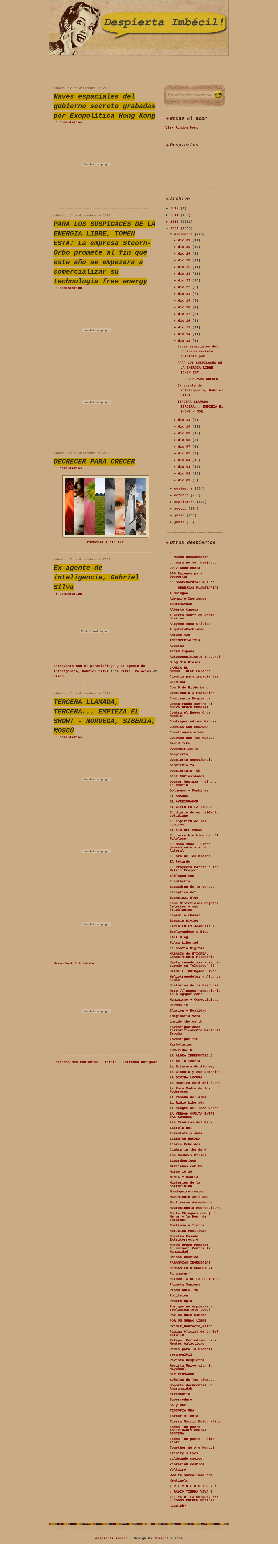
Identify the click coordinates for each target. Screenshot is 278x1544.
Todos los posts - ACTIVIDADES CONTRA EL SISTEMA (191, 1430)
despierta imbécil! (113, 1538)
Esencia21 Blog (184, 898)
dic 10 (185, 427)
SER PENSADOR (182, 1374)
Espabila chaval (185, 915)
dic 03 (185, 467)
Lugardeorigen (183, 1161)
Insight (161, 1538)
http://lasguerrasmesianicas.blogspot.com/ (195, 992)
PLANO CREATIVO (184, 1290)
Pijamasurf (180, 1274)
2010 (175, 222)
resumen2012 (181, 1355)
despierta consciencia (191, 760)
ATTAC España (182, 651)
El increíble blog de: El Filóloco (194, 837)
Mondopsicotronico (187, 1191)
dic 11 (185, 420)
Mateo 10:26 (181, 1172)
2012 (175, 208)
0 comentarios (69, 122)
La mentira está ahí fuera (195, 1083)
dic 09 (185, 433)
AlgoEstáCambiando (187, 629)
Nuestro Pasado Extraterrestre (184, 1238)
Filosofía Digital (187, 948)
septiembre (185, 502)
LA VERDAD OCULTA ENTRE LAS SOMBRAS (192, 1115)
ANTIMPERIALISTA (185, 640)
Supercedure (181, 1400)
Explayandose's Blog (189, 932)
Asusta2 (177, 646)
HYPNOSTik (179, 1005)
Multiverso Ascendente (191, 1202)
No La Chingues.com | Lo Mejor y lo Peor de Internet (193, 1217)
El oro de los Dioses (190, 856)
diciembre (184, 234)
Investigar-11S (184, 1039)
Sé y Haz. (179, 1405)
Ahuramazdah (181, 604)
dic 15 (185, 327)
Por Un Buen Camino (188, 1315)
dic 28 (185, 260)
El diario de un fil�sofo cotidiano (194, 814)
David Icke (180, 743)
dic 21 (185, 294)
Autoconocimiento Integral (195, 657)
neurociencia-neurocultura (195, 1208)
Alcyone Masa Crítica (190, 624)
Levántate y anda (186, 1133)
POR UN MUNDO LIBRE (188, 1321)
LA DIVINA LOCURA (186, 1077)
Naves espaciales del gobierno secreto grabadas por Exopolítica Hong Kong (104, 106)
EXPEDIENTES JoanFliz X (192, 926)
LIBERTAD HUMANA (185, 1139)
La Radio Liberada (187, 1103)
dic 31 (185, 240)
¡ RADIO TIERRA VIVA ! (191, 1492)
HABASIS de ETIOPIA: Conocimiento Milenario (192, 955)
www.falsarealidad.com (191, 1475)
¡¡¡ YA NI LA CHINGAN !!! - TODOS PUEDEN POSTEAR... (195, 1498)
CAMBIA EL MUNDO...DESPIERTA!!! (190, 669)
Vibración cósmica (187, 1464)
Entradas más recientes (76, 1062)
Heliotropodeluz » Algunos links (195, 978)
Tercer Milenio (184, 1416)
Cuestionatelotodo (187, 732)
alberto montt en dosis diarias (192, 616)
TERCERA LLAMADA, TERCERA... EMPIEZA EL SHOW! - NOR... (200, 407)
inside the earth (186, 1022)
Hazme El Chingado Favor (193, 971)
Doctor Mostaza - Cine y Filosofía (193, 783)
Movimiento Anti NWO (189, 1197)
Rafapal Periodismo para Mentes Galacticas (193, 1342)
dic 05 (185, 453)
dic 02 (185, 474)
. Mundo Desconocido (189, 557)
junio (180, 522)
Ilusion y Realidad (188, 1011)
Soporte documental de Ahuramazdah (191, 1387)
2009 (175, 228)
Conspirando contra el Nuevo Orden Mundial (191, 705)
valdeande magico (186, 1459)
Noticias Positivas (188, 1231)
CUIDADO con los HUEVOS (192, 738)
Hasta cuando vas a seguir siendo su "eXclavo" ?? (195, 964)
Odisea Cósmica (184, 1257)
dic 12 (185, 341)
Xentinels (179, 1481)
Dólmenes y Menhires (189, 791)
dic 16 (185, 321)
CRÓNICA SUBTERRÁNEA (189, 727)
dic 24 (185, 274)
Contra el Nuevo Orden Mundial (191, 714)
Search (218, 95)
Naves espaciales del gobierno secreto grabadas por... (197, 351)
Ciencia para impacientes (194, 677)
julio (180, 515)
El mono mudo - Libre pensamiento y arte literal (190, 848)
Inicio (110, 1062)
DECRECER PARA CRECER (94, 462)
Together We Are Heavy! (192, 1448)
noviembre (184, 489)
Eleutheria (180, 881)
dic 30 (185, 247)
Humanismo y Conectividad (194, 1000)
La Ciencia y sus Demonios (195, 1072)
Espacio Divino (184, 921)
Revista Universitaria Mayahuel (191, 1367)
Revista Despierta (187, 1360)
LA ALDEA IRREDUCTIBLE (191, 1056)
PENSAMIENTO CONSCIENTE (192, 1268)
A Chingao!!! (182, 593)
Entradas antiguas (140, 1062)
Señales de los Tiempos (192, 1380)
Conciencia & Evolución (192, 693)
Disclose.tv (59, 963)
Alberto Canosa (184, 610)
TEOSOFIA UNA (182, 1411)
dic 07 (185, 447)
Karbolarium (181, 1045)
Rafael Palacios (136, 671)
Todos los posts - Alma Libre (192, 1440)
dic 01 (185, 480)
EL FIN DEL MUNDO (186, 830)
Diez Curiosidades (187, 776)
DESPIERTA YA (182, 765)
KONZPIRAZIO (181, 1050)
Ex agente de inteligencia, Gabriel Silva (96, 577)
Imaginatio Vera (185, 1016)
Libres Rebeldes (185, 1144)
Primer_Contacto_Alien (191, 1326)
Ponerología (181, 1301)
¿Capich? (178, 1506)
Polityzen (179, 1296)
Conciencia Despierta (190, 698)
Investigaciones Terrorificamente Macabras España (195, 1030)
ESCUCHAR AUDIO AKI (105, 542)
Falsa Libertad (184, 943)
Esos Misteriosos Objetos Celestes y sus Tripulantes (194, 907)
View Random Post (181, 128)
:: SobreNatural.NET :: (192, 582)
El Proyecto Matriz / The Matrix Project (194, 868)
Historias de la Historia (194, 985)
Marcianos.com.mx (186, 1166)
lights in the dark (188, 1150)
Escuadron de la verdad (192, 887)
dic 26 (185, 267)
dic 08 (185, 440)
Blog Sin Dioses (185, 662)
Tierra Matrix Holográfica (195, 1421)
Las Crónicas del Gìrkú (192, 1122)
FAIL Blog (179, 937)
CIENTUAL (178, 682)
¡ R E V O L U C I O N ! (193, 1486)
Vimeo (59, 676)
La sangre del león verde (194, 1108)
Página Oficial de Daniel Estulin (194, 1333)
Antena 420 (180, 635)
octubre (182, 495)
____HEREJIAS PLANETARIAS (194, 588)
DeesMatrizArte (184, 749)
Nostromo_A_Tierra (187, 1225)
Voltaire (178, 1470)
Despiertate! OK (185, 771)
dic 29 (185, 254)
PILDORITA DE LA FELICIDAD (195, 1279)
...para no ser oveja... (193, 563)
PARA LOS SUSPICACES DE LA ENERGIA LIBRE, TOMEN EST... (199, 368)
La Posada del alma (188, 1097)
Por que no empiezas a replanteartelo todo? (191, 1308)
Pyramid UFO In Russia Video (79, 963)
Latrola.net (181, 1128)
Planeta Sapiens (185, 1285)
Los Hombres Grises (188, 1155)
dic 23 (185, 280)
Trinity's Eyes (184, 1453)
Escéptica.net (183, 892)
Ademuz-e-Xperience (188, 599)
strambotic (180, 1394)
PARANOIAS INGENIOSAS (190, 1263)
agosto (181, 509)
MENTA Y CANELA (184, 1177)
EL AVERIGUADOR (184, 801)
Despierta (179, 754)
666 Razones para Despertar (186, 575)
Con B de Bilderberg (189, 687)
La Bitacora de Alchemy (192, 1066)
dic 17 (185, 314)
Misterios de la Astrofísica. (185, 1184)
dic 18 (185, 307)
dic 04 (185, 460)
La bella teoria (185, 1061)
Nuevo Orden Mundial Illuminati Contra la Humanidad (190, 1248)
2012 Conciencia (185, 568)
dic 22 (185, 287)
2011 (175, 215)
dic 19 (185, 301)
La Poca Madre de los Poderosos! (190, 1090)
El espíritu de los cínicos (188, 823)
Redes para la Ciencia (191, 1349)
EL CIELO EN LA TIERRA (191, 807)
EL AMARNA (179, 796)
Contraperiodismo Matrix (193, 721)
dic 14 (185, 334)
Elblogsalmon (182, 876)
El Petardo (180, 862)
